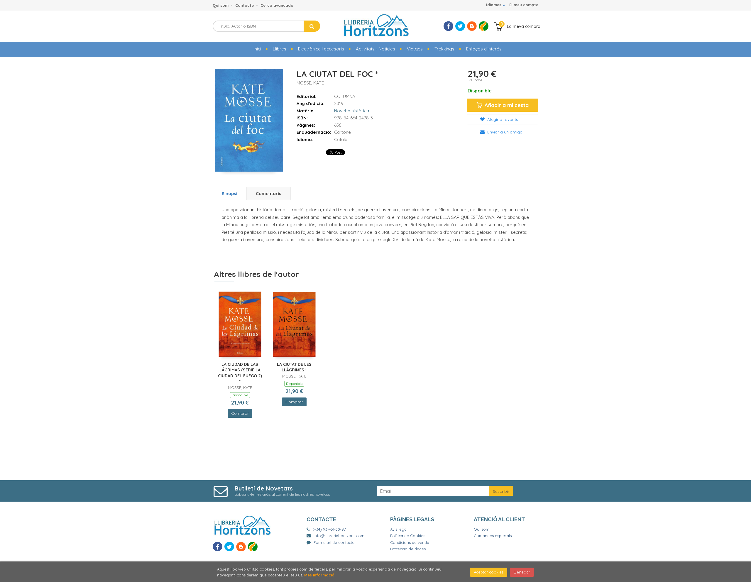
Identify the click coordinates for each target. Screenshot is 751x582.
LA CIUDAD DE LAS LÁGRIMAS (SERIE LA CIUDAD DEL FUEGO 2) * (240, 373)
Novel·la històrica (351, 111)
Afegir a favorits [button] (502, 119)
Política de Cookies (407, 535)
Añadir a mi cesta (506, 105)
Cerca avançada (277, 5)
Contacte (244, 5)
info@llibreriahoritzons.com (339, 535)
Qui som (221, 5)
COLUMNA (344, 96)
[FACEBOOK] (448, 26)
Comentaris (268, 193)
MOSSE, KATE (310, 83)
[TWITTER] (460, 26)
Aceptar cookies (488, 572)
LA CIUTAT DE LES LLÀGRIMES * (294, 367)
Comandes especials (493, 535)
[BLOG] (472, 26)
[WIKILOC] (483, 26)
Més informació (319, 575)
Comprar (240, 413)
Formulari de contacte (334, 542)
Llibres (279, 49)
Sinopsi (229, 193)
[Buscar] (312, 26)
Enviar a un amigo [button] (504, 132)
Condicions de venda (409, 542)
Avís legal (398, 529)
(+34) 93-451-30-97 (329, 529)
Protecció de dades (408, 549)
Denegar (522, 572)
